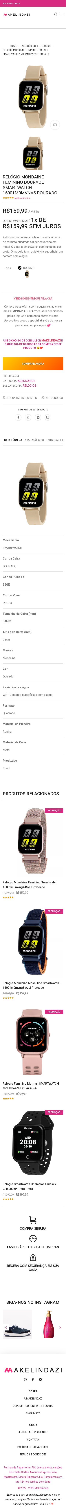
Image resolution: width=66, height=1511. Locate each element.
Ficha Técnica (12, 439)
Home (13, 46)
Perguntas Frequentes (21, 398)
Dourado (29, 267)
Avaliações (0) (34, 439)
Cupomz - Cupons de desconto (33, 1405)
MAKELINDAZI (51, 340)
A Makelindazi (33, 1398)
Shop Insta (33, 1413)
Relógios (45, 46)
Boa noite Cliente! (11, 4)
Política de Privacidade (33, 1447)
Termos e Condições (33, 1454)
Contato (33, 1439)
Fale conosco (53, 398)
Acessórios (28, 46)
